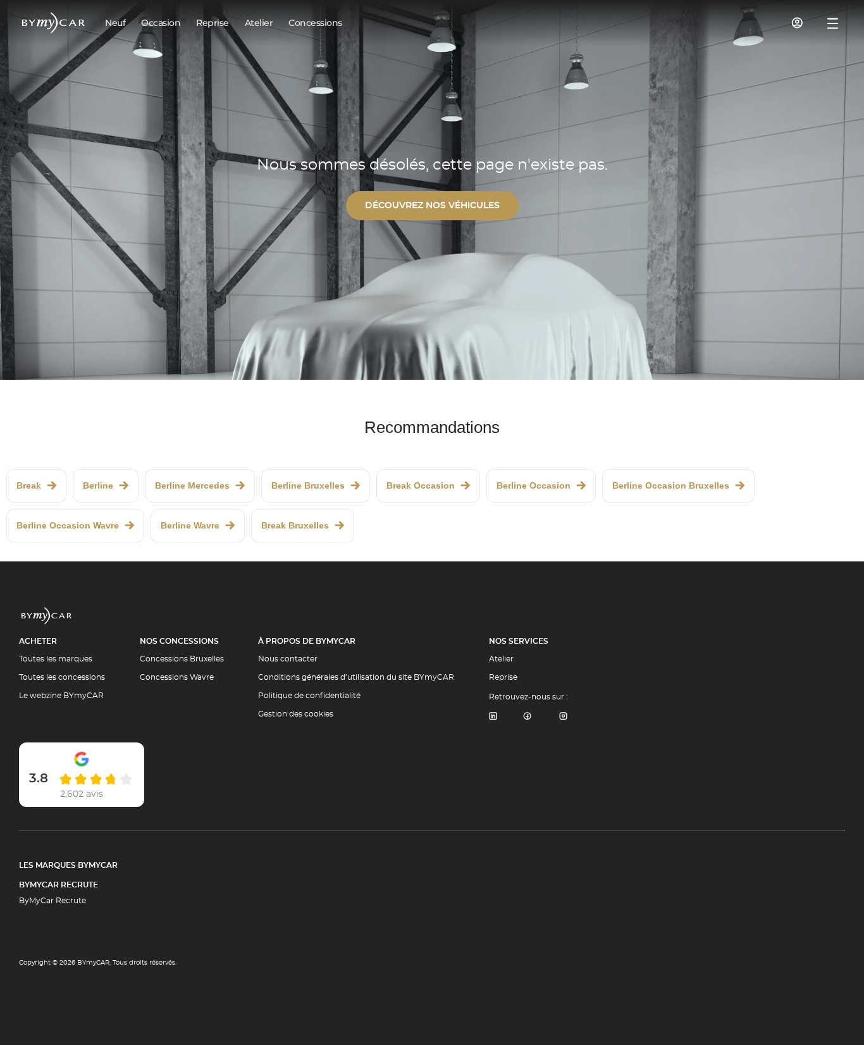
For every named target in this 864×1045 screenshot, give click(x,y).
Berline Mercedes (192, 485)
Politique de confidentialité (309, 695)
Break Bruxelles (295, 525)
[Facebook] (527, 717)
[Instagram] (563, 717)
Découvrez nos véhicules (432, 205)
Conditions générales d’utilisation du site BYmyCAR (356, 677)
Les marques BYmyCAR (68, 865)
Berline (98, 485)
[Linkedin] (493, 717)
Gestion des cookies (295, 714)
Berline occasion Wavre (67, 525)
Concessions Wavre (177, 677)
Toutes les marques (55, 659)
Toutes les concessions (62, 677)
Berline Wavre (190, 525)
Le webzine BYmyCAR (61, 695)
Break (28, 485)
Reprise (503, 677)
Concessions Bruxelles (182, 659)
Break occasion (420, 485)
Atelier (501, 659)
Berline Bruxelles (308, 485)
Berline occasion (534, 485)
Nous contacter (288, 659)
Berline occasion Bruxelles (670, 485)
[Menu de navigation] (832, 23)
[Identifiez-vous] (797, 22)
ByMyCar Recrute (58, 885)
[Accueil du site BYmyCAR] (54, 22)
